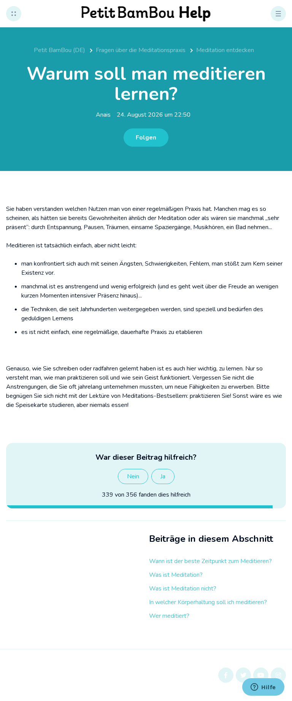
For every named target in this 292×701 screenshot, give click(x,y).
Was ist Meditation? (176, 575)
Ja (162, 476)
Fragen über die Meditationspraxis (141, 50)
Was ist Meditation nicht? (182, 588)
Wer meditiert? (169, 616)
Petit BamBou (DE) (59, 50)
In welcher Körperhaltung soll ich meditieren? (208, 602)
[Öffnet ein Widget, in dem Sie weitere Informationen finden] (263, 687)
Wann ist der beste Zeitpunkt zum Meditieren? (210, 561)
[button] (13, 13)
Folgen (146, 137)
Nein (133, 476)
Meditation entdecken (225, 50)
